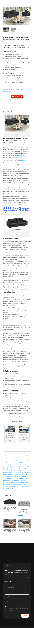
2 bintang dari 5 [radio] (7, 583)
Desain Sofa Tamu (24, 453)
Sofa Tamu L (21, 474)
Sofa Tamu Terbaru (8, 488)
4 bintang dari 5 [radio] (10, 583)
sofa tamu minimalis (24, 162)
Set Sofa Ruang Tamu (22, 457)
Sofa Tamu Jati (7, 472)
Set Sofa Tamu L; (14, 459)
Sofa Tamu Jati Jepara (17, 472)
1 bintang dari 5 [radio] (5, 583)
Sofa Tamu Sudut (25, 486)
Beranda (5, 37)
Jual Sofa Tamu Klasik (21, 455)
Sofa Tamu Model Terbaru (21, 482)
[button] (27, 9)
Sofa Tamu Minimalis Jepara (20, 478)
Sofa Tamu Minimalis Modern (16, 209)
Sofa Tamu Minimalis (23, 37)
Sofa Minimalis (13, 461)
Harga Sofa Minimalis (9, 455)
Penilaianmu (9, 581)
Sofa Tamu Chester (22, 471)
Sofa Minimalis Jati (23, 463)
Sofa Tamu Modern (8, 484)
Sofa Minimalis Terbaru (9, 467)
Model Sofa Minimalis (9, 457)
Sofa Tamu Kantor (12, 474)
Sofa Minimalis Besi (11, 463)
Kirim (25, 615)
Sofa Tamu (14, 471)
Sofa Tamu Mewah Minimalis (19, 476)
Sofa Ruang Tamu (21, 467)
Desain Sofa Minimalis (12, 453)
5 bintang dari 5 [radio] (11, 583)
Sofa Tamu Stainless (14, 486)
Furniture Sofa (13, 37)
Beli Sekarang (17, 97)
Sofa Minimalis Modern (9, 465)
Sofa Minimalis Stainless (23, 465)
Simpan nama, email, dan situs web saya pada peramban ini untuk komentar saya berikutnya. (16, 609)
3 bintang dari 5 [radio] (8, 583)
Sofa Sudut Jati (21, 469)
